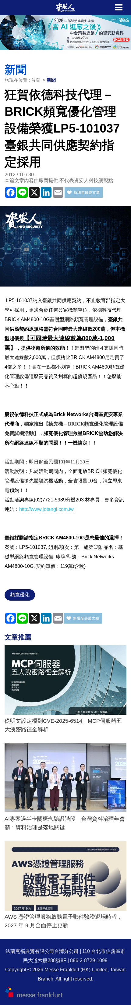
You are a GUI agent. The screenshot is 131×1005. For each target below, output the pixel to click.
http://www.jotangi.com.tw (46, 509)
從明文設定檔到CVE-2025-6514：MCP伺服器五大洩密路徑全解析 (63, 725)
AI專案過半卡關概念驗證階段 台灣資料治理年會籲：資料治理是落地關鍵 (65, 823)
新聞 (51, 80)
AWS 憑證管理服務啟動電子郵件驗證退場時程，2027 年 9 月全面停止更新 (63, 921)
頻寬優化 (20, 594)
